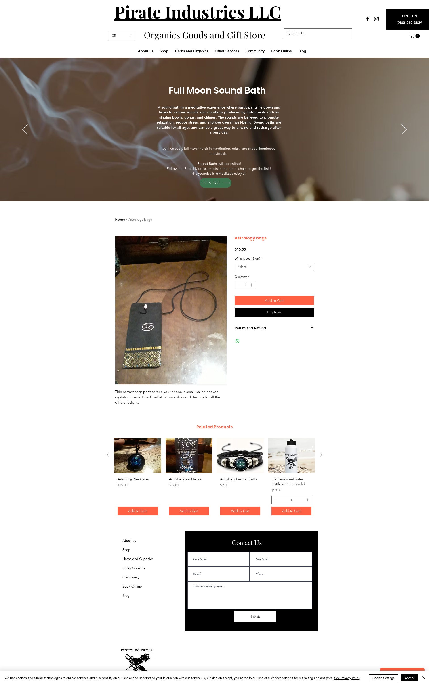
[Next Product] (321, 455)
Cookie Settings (383, 678)
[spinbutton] (245, 285)
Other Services (133, 568)
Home (120, 219)
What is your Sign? (249, 258)
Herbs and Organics (137, 559)
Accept (409, 678)
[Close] (423, 677)
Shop (126, 549)
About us (129, 540)
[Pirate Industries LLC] (368, 19)
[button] (415, 36)
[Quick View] (137, 455)
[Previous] (25, 129)
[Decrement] (238, 285)
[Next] (404, 129)
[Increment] (251, 285)
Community (130, 577)
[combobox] (274, 267)
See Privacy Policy (347, 678)
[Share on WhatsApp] (237, 341)
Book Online (132, 586)
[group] (214, 478)
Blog (125, 595)
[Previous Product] (107, 455)
